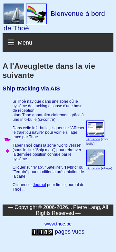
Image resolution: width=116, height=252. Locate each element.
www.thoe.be (58, 223)
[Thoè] (14, 13)
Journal (39, 185)
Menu (25, 42)
